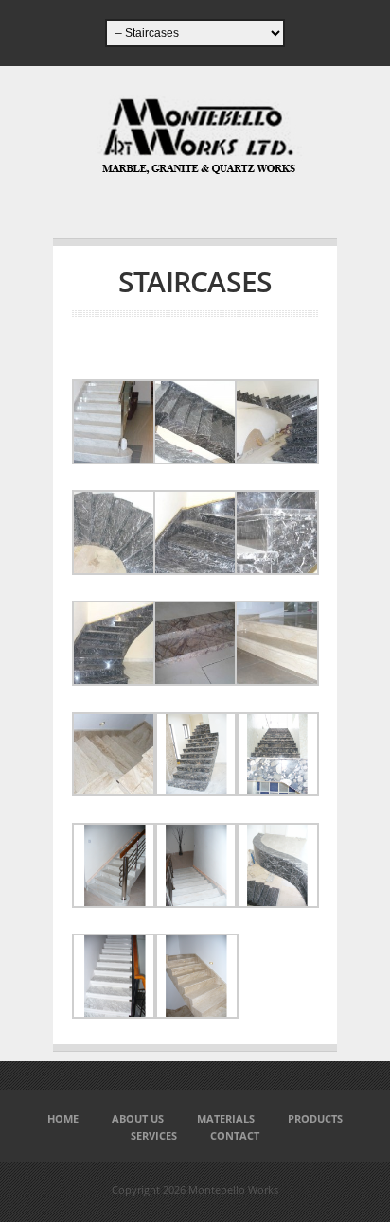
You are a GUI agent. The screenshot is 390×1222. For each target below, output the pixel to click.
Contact (234, 1135)
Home (63, 1118)
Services (154, 1135)
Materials (226, 1118)
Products (315, 1118)
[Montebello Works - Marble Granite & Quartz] (195, 169)
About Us (138, 1118)
